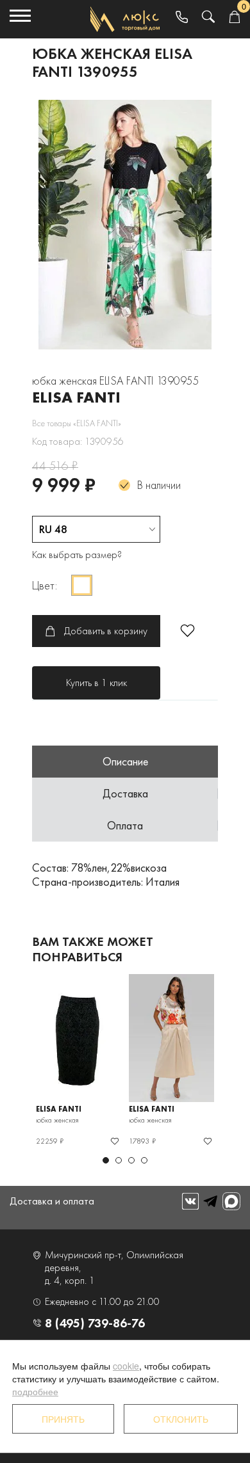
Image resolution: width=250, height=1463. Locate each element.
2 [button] (118, 1160)
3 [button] (131, 1160)
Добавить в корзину (105, 630)
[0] (234, 18)
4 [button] (144, 1160)
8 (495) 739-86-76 (95, 1323)
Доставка (125, 793)
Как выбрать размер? (77, 554)
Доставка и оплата (52, 1201)
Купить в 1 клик (96, 682)
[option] (125, 224)
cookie (126, 1365)
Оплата (125, 825)
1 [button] (105, 1160)
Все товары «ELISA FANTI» (76, 423)
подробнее (35, 1391)
